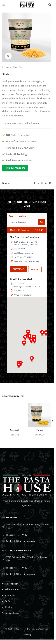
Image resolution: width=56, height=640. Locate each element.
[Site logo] (27, 4)
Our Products (12, 583)
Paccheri (14, 430)
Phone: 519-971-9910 (16, 534)
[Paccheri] (14, 415)
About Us (10, 595)
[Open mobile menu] (4, 5)
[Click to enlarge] (8, 56)
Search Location (17, 216)
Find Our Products (15, 168)
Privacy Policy (12, 612)
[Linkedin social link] (46, 183)
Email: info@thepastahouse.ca (20, 541)
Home (5, 67)
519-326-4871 (19, 290)
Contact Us (10, 607)
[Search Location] (41, 222)
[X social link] (38, 183)
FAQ (7, 601)
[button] (25, 338)
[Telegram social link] (50, 183)
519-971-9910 (19, 248)
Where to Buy (12, 589)
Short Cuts (18, 67)
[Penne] (39, 415)
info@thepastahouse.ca (23, 253)
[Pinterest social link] (42, 183)
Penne (39, 430)
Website (35, 269)
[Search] (50, 5)
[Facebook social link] (34, 183)
